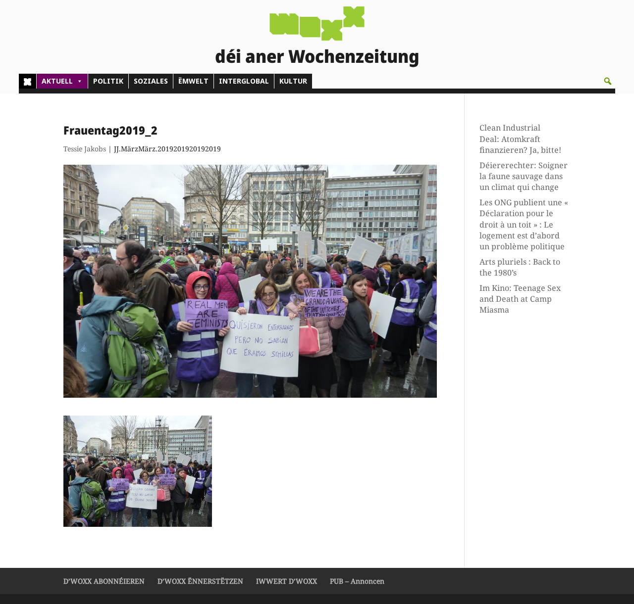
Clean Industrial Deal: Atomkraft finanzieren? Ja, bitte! (520, 138)
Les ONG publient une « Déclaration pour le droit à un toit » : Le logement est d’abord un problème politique (523, 224)
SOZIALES (151, 81)
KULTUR (293, 81)
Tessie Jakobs (84, 148)
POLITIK (108, 81)
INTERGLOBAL (244, 81)
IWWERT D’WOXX (286, 581)
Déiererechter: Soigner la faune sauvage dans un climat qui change (523, 176)
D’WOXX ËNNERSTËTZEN (200, 581)
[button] (607, 81)
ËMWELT (193, 81)
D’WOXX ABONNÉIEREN (104, 581)
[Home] (27, 81)
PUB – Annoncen (357, 581)
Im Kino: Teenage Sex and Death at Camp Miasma (520, 299)
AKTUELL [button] (57, 81)
